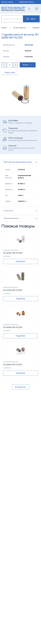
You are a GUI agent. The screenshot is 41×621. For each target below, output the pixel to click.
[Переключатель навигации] (37, 9)
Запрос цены (9, 72)
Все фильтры (20, 387)
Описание (8, 211)
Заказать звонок (7, 2)
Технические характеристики (17, 162)
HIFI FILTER (29, 45)
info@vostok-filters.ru (26, 2)
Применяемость (11, 218)
